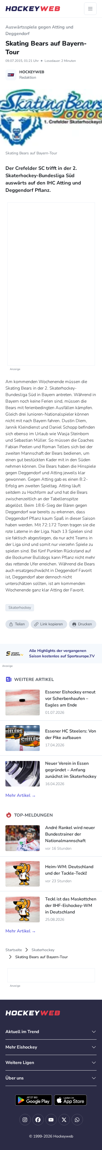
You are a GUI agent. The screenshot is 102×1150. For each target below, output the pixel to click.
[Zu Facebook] (38, 1119)
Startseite (13, 950)
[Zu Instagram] (25, 1119)
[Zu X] (64, 1119)
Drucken (85, 624)
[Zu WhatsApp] (77, 1119)
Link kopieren (51, 624)
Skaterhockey (43, 950)
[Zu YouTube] (51, 1119)
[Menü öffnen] (90, 8)
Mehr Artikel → (20, 795)
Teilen (20, 624)
